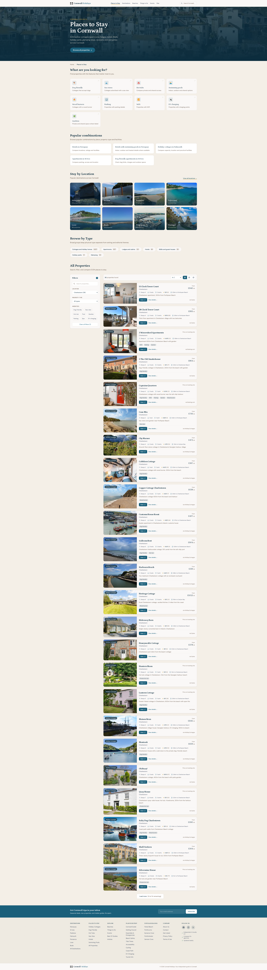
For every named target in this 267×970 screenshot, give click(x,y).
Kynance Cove (149, 933)
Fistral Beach (148, 927)
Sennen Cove (148, 939)
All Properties (93, 945)
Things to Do (144, 3)
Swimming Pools (94, 942)
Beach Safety (130, 938)
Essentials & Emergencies (130, 934)
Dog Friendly (93, 930)
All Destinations (75, 949)
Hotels (149, 249)
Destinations (126, 3)
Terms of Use (167, 939)
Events (152, 3)
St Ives (72, 930)
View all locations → (190, 178)
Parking (76, 318)
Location (75, 289)
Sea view (88, 310)
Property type (77, 297)
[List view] (185, 277)
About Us (166, 927)
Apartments (109, 249)
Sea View (92, 936)
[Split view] (189, 277)
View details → (152, 300)
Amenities (75, 306)
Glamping (96, 255)
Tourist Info (129, 957)
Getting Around (131, 930)
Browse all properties (81, 50)
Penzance (73, 939)
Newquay (73, 927)
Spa (83, 318)
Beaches (135, 3)
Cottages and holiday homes (84, 249)
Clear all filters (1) (85, 324)
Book (142, 300)
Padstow (73, 933)
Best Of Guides (112, 936)
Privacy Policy (167, 936)
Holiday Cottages (94, 927)
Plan (158, 3)
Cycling (128, 948)
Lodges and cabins (130, 249)
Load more (150, 896)
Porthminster (148, 936)
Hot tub (76, 314)
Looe (71, 942)
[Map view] (193, 277)
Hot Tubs (92, 933)
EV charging (92, 318)
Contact (165, 930)
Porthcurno (148, 930)
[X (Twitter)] (193, 927)
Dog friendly (78, 310)
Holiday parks (78, 255)
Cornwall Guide (131, 927)
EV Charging (130, 954)
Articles (109, 939)
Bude (72, 945)
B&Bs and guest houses (168, 249)
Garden (91, 314)
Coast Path (129, 951)
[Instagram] (188, 927)
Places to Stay (115, 3)
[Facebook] (183, 927)
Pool (83, 314)
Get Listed (166, 933)
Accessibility (130, 944)
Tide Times (129, 941)
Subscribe (191, 911)
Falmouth (73, 936)
